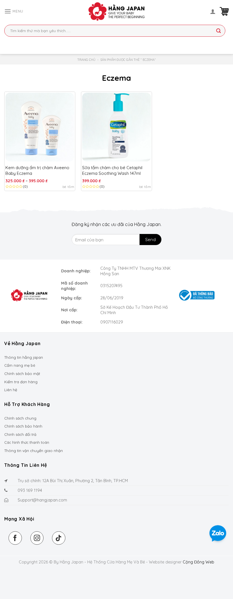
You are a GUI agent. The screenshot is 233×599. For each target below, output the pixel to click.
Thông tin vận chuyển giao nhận (33, 450)
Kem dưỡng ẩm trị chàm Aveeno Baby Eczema (37, 170)
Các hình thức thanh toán (26, 442)
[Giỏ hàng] (224, 11)
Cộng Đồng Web (198, 562)
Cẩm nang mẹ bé (19, 365)
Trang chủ (86, 60)
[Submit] (218, 31)
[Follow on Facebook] (15, 538)
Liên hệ (10, 389)
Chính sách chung (20, 418)
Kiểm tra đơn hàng (21, 382)
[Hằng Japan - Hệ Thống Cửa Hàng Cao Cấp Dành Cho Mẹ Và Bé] (116, 11)
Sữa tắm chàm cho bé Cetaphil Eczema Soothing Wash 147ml (112, 170)
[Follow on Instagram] (37, 538)
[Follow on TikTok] (58, 538)
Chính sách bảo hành (23, 426)
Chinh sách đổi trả (20, 434)
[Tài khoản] (213, 11)
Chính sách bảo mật (22, 373)
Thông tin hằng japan (23, 357)
